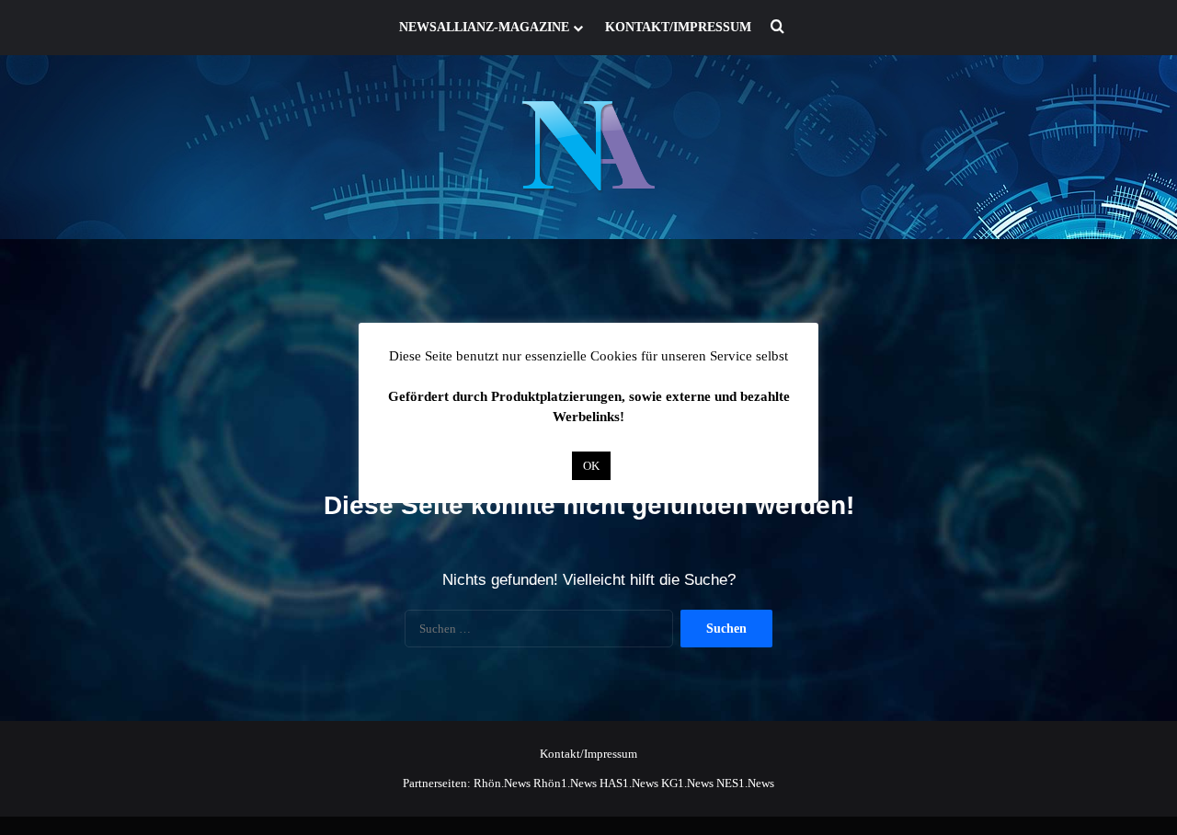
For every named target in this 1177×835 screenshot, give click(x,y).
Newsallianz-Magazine (484, 27)
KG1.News (687, 783)
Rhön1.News (565, 783)
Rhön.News (502, 783)
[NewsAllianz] (589, 147)
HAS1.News (629, 783)
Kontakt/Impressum (678, 27)
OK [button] (591, 466)
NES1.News (745, 783)
